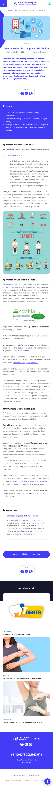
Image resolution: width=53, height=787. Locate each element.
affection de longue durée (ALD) (26, 363)
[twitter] (22, 744)
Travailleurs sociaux (19, 775)
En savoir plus (26, 762)
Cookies (35, 781)
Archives (27, 781)
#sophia (36, 554)
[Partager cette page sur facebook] (22, 93)
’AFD (11, 484)
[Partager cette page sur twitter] (26, 93)
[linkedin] (26, 744)
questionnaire (22, 531)
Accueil (10, 10)
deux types (16, 155)
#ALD (15, 554)
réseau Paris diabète (37, 481)
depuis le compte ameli (27, 348)
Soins (15, 10)
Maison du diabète (19, 481)
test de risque (34, 523)
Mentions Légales (34, 775)
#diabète (25, 554)
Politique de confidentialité (13, 781)
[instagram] (30, 744)
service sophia (11, 284)
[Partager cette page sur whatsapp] (31, 93)
